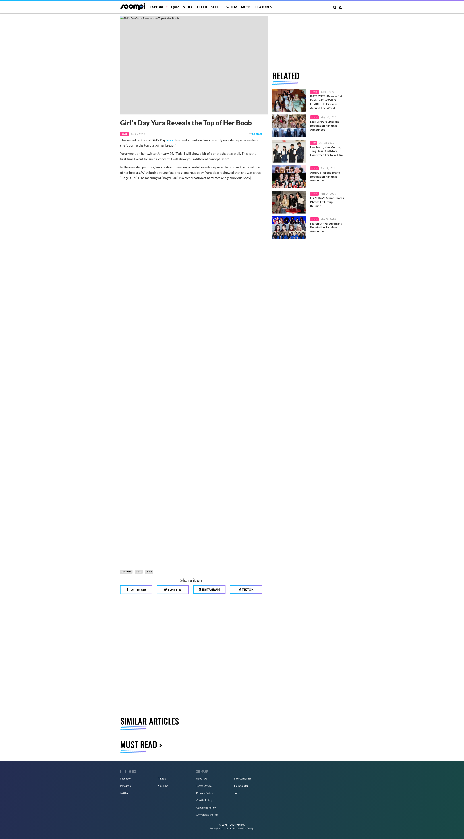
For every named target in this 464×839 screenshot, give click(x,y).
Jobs (236, 793)
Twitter (174, 590)
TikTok (162, 778)
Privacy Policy (204, 793)
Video (188, 7)
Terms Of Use (204, 785)
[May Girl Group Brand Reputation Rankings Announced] (289, 125)
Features (263, 7)
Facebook (137, 590)
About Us (201, 778)
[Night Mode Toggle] (340, 8)
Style (215, 7)
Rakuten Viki (239, 828)
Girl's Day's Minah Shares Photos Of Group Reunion (327, 201)
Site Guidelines (242, 778)
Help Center (241, 785)
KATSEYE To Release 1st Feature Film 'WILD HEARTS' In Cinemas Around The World (326, 102)
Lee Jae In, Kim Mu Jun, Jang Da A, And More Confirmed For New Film (326, 151)
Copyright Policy (206, 807)
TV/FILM (230, 7)
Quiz (175, 7)
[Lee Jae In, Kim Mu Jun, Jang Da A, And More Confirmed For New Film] (289, 151)
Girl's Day (126, 572)
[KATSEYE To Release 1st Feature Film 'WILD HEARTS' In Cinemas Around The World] (289, 100)
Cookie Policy (204, 800)
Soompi (257, 133)
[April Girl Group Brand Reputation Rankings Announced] (289, 176)
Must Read (138, 744)
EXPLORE (157, 7)
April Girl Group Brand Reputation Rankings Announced (325, 176)
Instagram (210, 589)
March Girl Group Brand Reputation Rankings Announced (326, 227)
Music (246, 7)
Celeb (202, 7)
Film (314, 143)
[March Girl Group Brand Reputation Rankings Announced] (289, 227)
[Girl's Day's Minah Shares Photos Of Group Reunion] (289, 202)
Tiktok (247, 589)
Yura (169, 140)
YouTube (163, 785)
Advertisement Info (207, 814)
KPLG (138, 572)
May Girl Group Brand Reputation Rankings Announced (324, 125)
